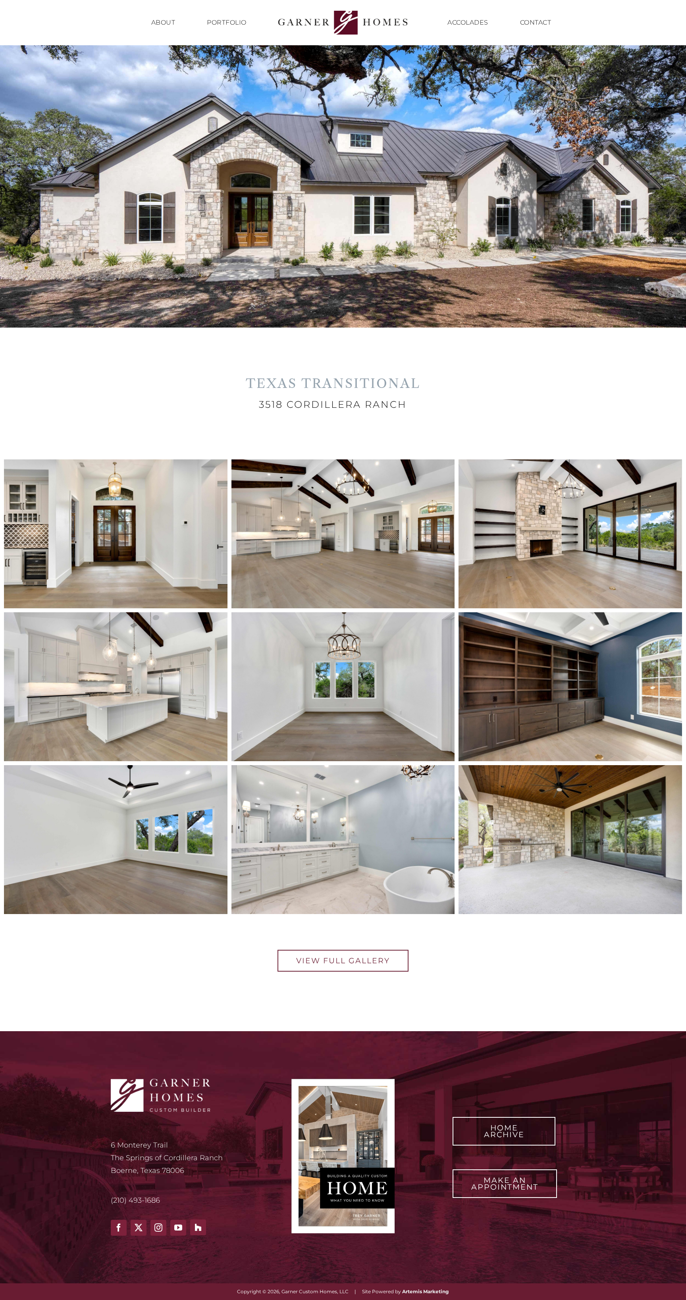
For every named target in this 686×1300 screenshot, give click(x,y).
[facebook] (119, 1228)
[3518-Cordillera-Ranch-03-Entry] (115, 463)
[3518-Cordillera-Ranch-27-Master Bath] (343, 768)
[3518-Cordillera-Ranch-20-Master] (115, 768)
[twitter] (138, 1228)
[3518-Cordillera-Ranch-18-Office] (570, 615)
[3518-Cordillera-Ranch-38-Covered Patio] (570, 768)
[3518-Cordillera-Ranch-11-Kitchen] (115, 615)
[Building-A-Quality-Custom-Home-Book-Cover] (343, 1082)
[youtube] (178, 1228)
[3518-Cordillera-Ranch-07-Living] (570, 463)
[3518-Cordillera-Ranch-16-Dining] (343, 615)
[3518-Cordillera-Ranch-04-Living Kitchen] (343, 463)
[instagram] (158, 1228)
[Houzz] (198, 1227)
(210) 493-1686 (135, 1200)
